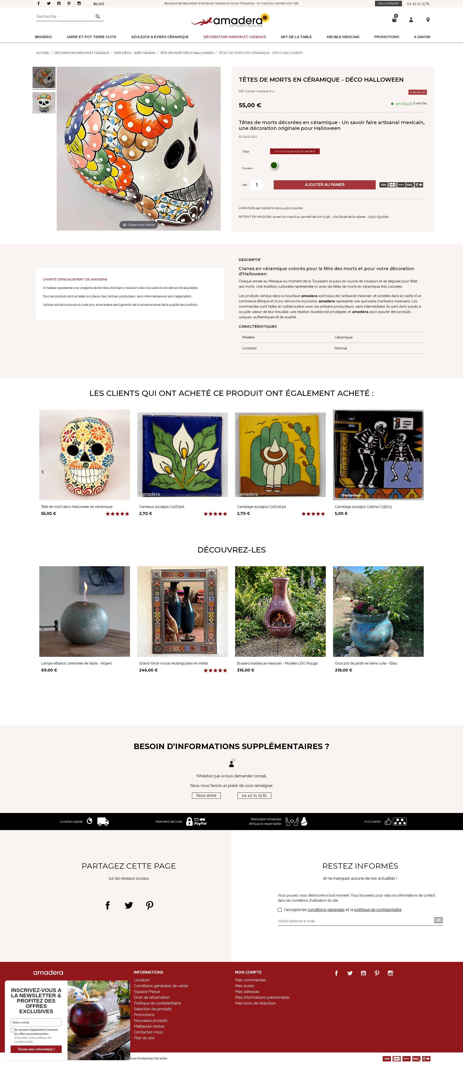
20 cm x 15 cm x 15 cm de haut (295, 151)
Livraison (142, 980)
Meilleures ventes (149, 1026)
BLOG (99, 4)
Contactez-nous (148, 1032)
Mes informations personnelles (262, 997)
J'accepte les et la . (343, 909)
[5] (127, 514)
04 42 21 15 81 (418, 3)
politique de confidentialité (377, 909)
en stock (404, 103)
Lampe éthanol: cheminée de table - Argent (76, 663)
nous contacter (388, 3)
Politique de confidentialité (157, 1003)
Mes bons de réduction (255, 1003)
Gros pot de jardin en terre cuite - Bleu (366, 663)
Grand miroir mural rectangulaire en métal (173, 663)
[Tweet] (128, 905)
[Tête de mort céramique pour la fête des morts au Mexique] (44, 103)
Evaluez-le (417, 92)
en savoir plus (248, 136)
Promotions (144, 1014)
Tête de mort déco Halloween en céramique (76, 507)
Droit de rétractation (152, 997)
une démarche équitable (297, 301)
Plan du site (144, 1038)
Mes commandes (250, 980)
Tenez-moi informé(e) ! (36, 1049)
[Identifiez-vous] (411, 19)
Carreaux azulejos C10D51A (161, 507)
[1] (108, 514)
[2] (113, 514)
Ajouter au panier (325, 184)
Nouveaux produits (151, 1020)
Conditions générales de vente (161, 986)
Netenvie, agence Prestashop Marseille (140, 1058)
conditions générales (326, 909)
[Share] (107, 905)
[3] (117, 514)
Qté (244, 184)
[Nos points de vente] (428, 19)
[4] (122, 514)
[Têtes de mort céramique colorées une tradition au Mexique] (44, 78)
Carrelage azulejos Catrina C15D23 (363, 507)
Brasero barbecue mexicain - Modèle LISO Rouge (277, 663)
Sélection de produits (153, 1009)
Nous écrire (206, 795)
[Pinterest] (149, 905)
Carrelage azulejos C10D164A (261, 507)
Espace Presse (147, 991)
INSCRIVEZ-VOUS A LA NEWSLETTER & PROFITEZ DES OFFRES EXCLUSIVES (36, 1001)
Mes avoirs (244, 986)
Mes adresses (247, 991)
